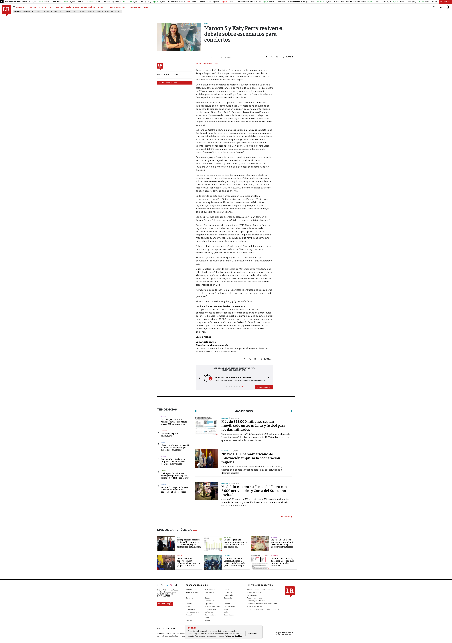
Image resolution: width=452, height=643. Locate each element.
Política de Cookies (233, 636)
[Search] (434, 7)
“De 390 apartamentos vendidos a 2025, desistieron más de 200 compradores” (174, 421)
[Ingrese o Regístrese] (448, 7)
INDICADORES (135, 7)
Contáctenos (252, 595)
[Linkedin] (277, 57)
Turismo (83, 11)
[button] (199, 378)
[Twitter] (271, 57)
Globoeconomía (230, 606)
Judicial (180, 555)
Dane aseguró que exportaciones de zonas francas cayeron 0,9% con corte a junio (235, 543)
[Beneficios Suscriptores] (441, 7)
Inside (226, 609)
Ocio (226, 612)
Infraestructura (210, 609)
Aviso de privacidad (254, 598)
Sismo (39, 11)
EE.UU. (179, 537)
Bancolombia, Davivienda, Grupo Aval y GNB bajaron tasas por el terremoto (173, 461)
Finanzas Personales (212, 606)
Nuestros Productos (254, 592)
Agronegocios (191, 589)
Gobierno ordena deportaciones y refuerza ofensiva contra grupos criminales (188, 562)
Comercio (227, 537)
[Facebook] (266, 57)
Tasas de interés (102, 11)
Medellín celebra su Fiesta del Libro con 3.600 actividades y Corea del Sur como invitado (254, 491)
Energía (164, 484)
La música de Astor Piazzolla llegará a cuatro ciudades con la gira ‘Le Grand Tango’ (234, 562)
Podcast (189, 615)
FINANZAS (20, 7)
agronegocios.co (183, 633)
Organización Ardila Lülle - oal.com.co (284, 634)
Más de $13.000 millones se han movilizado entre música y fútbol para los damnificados (253, 425)
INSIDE (146, 7)
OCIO (51, 7)
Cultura (227, 555)
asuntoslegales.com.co (166, 633)
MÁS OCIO (285, 517)
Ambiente (274, 555)
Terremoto (47, 11)
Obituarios (209, 612)
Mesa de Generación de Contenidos (261, 589)
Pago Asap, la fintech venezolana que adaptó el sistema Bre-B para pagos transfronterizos (282, 543)
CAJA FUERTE (122, 7)
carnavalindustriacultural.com (168, 636)
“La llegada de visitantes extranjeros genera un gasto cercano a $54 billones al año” (175, 475)
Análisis (164, 431)
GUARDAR (289, 57)
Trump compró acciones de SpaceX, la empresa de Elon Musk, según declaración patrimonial (189, 543)
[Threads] (177, 586)
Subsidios (57, 11)
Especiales (209, 604)
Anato (75, 11)
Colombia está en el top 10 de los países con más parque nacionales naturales (282, 562)
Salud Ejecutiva (230, 615)
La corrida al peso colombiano (169, 435)
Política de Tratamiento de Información (262, 604)
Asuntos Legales (192, 592)
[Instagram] (172, 586)
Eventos (227, 604)
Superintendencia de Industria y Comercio (263, 609)
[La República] (6, 10)
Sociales (189, 620)
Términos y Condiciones (256, 601)
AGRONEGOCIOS (80, 7)
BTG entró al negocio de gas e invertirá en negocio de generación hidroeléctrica (174, 489)
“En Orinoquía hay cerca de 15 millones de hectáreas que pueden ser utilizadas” (175, 447)
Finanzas (189, 606)
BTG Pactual (115, 11)
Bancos (91, 11)
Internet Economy (192, 612)
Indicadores (190, 609)
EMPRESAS (42, 7)
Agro (163, 442)
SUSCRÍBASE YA (263, 387)
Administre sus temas (168, 83)
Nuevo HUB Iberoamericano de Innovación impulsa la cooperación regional (250, 458)
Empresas (189, 604)
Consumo (189, 598)
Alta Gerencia (210, 589)
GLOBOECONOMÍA (63, 7)
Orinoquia (67, 11)
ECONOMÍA (31, 7)
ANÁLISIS (92, 7)
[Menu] (14, 7)
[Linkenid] (168, 586)
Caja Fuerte (209, 592)
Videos (207, 620)
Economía (228, 598)
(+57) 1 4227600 (163, 596)
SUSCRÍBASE (445, 2)
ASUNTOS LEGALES (106, 7)
